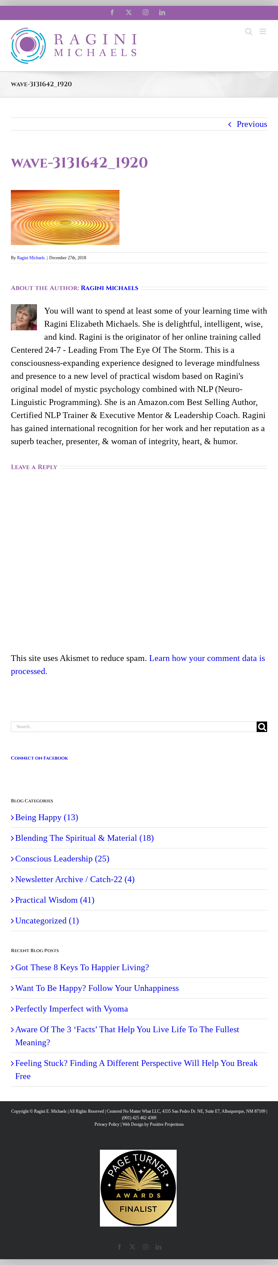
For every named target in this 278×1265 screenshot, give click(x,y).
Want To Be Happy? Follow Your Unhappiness (97, 988)
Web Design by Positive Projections (153, 1124)
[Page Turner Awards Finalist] (138, 1153)
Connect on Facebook (39, 758)
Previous (252, 124)
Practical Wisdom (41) (54, 900)
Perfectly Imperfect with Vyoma (71, 1008)
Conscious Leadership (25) (62, 858)
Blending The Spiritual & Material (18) (84, 838)
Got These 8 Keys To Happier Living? (82, 967)
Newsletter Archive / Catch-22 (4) (75, 879)
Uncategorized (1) (47, 920)
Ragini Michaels (31, 257)
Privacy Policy (106, 1124)
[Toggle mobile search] (248, 31)
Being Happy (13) (46, 817)
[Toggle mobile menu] (263, 31)
